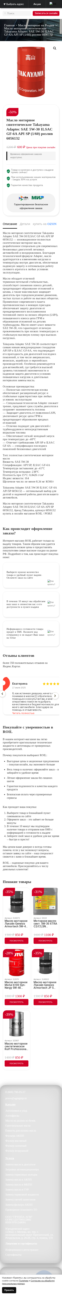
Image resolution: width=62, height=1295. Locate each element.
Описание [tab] (10, 224)
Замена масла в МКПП (18, 1184)
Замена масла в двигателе (20, 1164)
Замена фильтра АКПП (19, 1204)
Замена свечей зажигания (20, 1199)
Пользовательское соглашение (20, 1273)
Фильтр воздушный (16, 1150)
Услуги (9, 1158)
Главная (9, 25)
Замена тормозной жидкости (22, 1194)
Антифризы (12, 1115)
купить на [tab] (44, 224)
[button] (55, 48)
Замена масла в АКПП (18, 1179)
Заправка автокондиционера (22, 1169)
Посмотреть (17, 941)
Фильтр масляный (16, 1140)
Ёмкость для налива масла (20, 1130)
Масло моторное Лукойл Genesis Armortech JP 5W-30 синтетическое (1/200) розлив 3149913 (45, 985)
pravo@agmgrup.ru (16, 1098)
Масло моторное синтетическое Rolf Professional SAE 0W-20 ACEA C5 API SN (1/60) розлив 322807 (16, 1046)
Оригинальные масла (17, 1125)
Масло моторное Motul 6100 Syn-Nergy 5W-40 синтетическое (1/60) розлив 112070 (16, 985)
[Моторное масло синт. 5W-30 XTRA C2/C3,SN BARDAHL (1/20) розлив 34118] (45, 901)
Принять (9, 1290)
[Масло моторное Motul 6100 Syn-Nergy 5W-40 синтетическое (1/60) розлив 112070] (16, 962)
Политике (23, 1280)
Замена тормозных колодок (21, 1174)
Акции (37, 4)
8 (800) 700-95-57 (15, 1092)
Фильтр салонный (16, 1145)
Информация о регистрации (21, 1249)
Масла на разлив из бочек (20, 1120)
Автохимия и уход (16, 1110)
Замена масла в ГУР (17, 1189)
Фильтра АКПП (14, 1135)
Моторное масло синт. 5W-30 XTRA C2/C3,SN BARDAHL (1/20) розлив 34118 (45, 924)
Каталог (10, 1104)
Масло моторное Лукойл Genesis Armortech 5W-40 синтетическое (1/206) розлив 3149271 (16, 924)
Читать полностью (23, 710)
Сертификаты (13, 1254)
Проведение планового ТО (21, 1209)
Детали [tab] (25, 224)
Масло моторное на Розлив (36, 25)
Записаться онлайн (46, 13)
